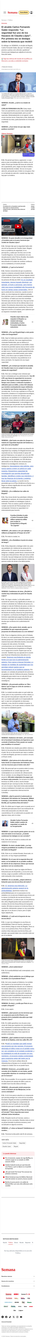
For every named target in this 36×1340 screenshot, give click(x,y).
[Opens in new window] (6, 1317)
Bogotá (16, 1146)
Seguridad (22, 1143)
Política (10, 20)
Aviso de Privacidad (8, 1321)
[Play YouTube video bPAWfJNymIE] (18, 226)
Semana (3, 20)
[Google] (2, 1317)
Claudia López (6, 1146)
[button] (18, 226)
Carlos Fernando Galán (9, 1143)
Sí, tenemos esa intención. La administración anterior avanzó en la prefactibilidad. (14, 888)
